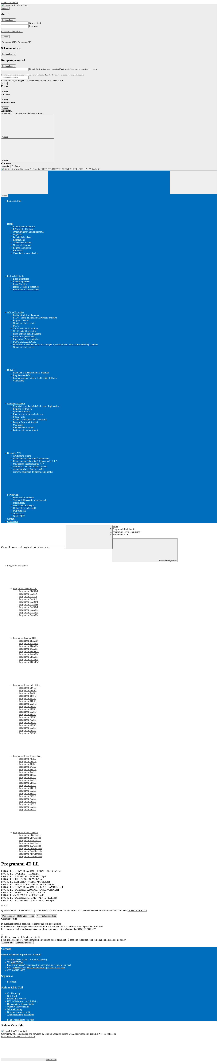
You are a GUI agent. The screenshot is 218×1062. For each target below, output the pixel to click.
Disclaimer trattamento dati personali (18, 1036)
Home (115, 526)
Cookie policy (13, 993)
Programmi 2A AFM (28, 654)
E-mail (32, 69)
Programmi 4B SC (27, 722)
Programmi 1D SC (27, 701)
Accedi (5, 8)
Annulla (5, 166)
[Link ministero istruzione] (14, 5)
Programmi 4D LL (27, 761)
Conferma (16, 166)
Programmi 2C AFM (28, 659)
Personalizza (7, 916)
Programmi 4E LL (27, 758)
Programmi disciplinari (123, 529)
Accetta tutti (46, 916)
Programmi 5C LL (27, 766)
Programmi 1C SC (27, 698)
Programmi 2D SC (27, 690)
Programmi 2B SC (27, 706)
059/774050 (17, 962)
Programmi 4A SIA (28, 596)
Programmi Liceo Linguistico (126, 532)
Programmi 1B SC (27, 695)
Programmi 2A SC (27, 704)
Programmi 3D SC (27, 687)
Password (33, 26)
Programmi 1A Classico (30, 846)
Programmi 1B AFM (28, 646)
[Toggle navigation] (24, 182)
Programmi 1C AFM (28, 649)
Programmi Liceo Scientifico (26, 685)
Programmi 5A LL (27, 807)
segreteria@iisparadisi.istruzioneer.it (42, 965)
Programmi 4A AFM (28, 612)
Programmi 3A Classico (30, 840)
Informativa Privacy (16, 998)
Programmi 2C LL (27, 785)
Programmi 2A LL (27, 780)
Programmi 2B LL (27, 783)
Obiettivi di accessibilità (18, 1006)
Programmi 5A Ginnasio (30, 851)
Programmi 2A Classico (30, 843)
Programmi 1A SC (27, 693)
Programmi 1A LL (27, 772)
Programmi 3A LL (27, 791)
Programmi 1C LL (27, 777)
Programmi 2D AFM (29, 662)
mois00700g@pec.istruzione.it (39, 967)
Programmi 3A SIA (28, 599)
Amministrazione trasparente (20, 1014)
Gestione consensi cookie (19, 1012)
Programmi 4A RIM (28, 604)
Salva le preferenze (24, 943)
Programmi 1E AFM (28, 641)
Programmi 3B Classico (30, 835)
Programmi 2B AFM (28, 657)
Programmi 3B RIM (28, 591)
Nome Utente (35, 23)
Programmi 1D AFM (29, 651)
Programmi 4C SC (27, 725)
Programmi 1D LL (27, 769)
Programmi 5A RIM (28, 602)
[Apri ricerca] (193, 182)
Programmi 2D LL (27, 788)
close (4, 196)
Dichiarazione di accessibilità (20, 1004)
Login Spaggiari (77, 75)
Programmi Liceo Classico (25, 832)
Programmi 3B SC (27, 714)
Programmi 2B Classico (30, 837)
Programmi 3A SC (27, 712)
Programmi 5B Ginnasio (30, 848)
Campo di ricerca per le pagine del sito (19, 547)
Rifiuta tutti (25, 916)
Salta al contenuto (9, 2)
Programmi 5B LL (27, 809)
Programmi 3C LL (27, 796)
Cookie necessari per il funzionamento (19, 937)
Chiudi (5, 91)
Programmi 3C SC (27, 717)
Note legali (12, 996)
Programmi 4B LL (27, 801)
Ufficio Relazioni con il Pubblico (22, 1001)
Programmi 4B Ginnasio (30, 854)
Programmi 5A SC (27, 728)
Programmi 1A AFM (28, 643)
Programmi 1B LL (27, 775)
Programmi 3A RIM (28, 607)
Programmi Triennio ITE (25, 588)
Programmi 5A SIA (28, 594)
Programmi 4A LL (27, 799)
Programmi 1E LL (27, 764)
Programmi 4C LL (27, 804)
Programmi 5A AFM (28, 610)
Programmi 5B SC (27, 730)
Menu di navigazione (167, 560)
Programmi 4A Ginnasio (30, 856)
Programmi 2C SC (27, 709)
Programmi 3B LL (27, 793)
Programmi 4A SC (27, 720)
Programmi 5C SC (27, 733)
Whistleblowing (14, 1009)
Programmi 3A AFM (28, 615)
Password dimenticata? (12, 31)
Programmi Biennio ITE (24, 638)
